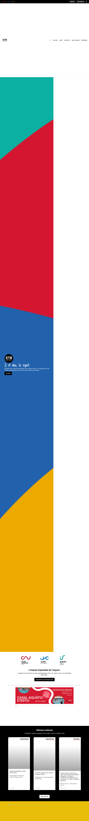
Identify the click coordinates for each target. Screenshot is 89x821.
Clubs (60, 40)
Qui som (55, 40)
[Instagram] (86, 1)
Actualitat (67, 40)
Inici (50, 40)
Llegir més (12, 788)
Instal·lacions (75, 40)
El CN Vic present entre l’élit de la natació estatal (44, 773)
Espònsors (84, 40)
